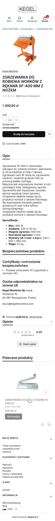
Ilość (4, 114)
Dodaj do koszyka (23, 134)
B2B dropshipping (11, 502)
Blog (4, 506)
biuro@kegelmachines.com (17, 303)
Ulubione (6, 451)
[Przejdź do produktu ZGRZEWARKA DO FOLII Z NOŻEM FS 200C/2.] (27, 381)
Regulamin (7, 467)
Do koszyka (13, 416)
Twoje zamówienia (11, 445)
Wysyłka (6, 470)
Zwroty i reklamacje (12, 474)
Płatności (6, 464)
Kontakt (6, 490)
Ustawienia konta (11, 448)
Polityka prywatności (12, 477)
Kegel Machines (10, 71)
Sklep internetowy (24, 517)
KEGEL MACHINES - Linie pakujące (17, 29)
